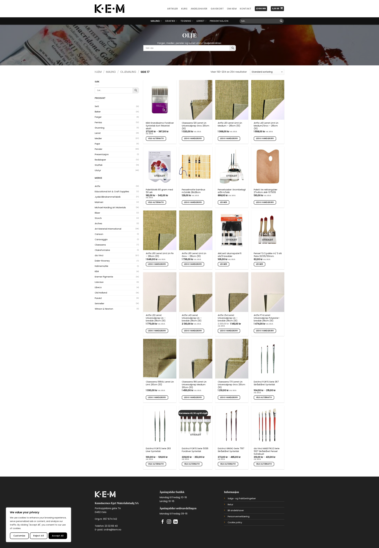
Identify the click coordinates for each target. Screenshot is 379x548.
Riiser (97, 212)
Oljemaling (128, 72)
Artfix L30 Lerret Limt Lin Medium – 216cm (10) (230, 124)
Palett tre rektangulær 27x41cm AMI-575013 (265, 191)
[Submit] (281, 21)
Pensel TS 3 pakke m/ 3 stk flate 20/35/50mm (268, 255)
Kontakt (245, 8)
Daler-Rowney (102, 260)
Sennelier (99, 303)
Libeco (98, 287)
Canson (99, 234)
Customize (19, 535)
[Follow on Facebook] (162, 522)
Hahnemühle (101, 266)
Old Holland (101, 292)
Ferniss (98, 122)
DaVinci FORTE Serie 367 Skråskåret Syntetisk (266, 383)
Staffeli (98, 165)
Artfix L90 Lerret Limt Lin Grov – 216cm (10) (194, 255)
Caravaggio (101, 239)
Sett (97, 106)
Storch (98, 218)
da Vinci (99, 255)
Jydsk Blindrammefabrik (108, 196)
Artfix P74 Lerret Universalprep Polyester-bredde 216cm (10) (267, 318)
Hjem (98, 72)
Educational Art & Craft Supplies (112, 191)
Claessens (100, 244)
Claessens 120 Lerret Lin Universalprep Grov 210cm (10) (195, 126)
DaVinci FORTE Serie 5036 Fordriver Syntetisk (195, 450)
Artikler (172, 8)
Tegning (185, 21)
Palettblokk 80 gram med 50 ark (159, 191)
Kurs (184, 8)
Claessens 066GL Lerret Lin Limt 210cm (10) (160, 383)
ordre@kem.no (112, 529)
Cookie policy (235, 522)
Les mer (223, 202)
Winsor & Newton (104, 308)
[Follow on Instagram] (169, 522)
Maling (155, 21)
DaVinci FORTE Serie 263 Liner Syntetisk (158, 450)
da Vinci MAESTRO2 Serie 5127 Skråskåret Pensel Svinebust (267, 451)
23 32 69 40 (111, 526)
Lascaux (99, 282)
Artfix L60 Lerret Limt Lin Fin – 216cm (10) (160, 255)
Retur (230, 504)
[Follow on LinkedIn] (175, 522)
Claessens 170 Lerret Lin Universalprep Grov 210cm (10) (231, 384)
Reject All (38, 535)
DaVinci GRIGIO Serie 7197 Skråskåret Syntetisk (231, 450)
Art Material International (108, 228)
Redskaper (100, 159)
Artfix (97, 186)
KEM (97, 271)
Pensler (98, 149)
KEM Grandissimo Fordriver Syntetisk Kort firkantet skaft (160, 126)
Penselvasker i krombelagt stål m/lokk (232, 191)
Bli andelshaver (236, 510)
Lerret (200, 21)
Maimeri (99, 202)
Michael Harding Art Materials (110, 207)
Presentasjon (219, 21)
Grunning (99, 127)
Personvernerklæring (238, 516)
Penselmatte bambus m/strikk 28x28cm (193, 191)
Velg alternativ (156, 138)
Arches (98, 223)
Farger (98, 117)
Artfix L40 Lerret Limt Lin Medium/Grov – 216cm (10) (266, 126)
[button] (261, 8)
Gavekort (217, 8)
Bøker (98, 111)
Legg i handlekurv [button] (193, 138)
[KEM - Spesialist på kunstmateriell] (109, 8)
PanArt (98, 298)
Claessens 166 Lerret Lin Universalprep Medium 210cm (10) (194, 384)
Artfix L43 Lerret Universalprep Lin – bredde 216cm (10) (192, 318)
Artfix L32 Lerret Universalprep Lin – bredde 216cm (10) (156, 318)
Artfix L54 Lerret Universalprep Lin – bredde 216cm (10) (228, 318)
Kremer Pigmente (104, 276)
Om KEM (232, 8)
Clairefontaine (102, 250)
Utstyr (98, 170)
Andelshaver (199, 8)
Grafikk (170, 21)
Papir (97, 143)
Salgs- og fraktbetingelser (242, 498)
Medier (98, 138)
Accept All (58, 535)
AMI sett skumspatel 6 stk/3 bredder (229, 255)
